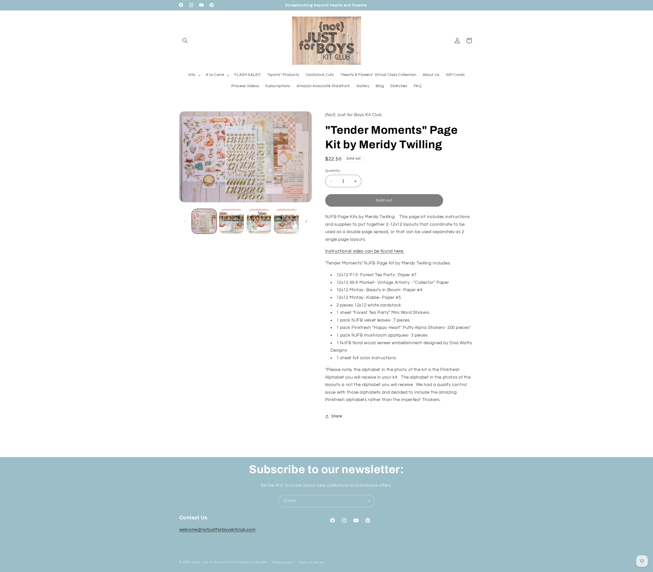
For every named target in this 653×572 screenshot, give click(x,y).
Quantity (332, 170)
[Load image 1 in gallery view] (204, 221)
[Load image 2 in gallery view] (231, 221)
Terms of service (311, 562)
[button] (185, 40)
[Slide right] (306, 221)
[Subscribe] (368, 501)
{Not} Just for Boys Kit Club (213, 562)
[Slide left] (185, 221)
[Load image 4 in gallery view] (286, 221)
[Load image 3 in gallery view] (259, 221)
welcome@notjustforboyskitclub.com (217, 530)
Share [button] (336, 416)
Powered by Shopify (251, 562)
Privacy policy (283, 562)
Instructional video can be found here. (364, 251)
